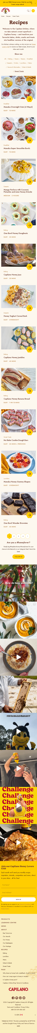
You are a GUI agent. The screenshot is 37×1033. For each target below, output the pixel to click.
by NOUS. (10, 1021)
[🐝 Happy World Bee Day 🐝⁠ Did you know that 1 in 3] (18, 694)
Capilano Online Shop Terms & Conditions (15, 983)
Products (5, 919)
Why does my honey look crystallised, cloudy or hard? (19, 973)
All (5, 59)
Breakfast (30, 59)
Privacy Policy (5, 909)
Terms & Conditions (25, 904)
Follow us (18, 557)
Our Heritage (7, 946)
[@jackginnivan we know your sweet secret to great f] (18, 731)
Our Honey (6, 940)
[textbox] (18, 1015)
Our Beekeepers (8, 943)
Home (2, 16)
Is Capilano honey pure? (10, 980)
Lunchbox (23, 63)
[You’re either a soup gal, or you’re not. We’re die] (18, 620)
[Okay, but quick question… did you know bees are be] (18, 583)
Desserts (9, 63)
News (3, 926)
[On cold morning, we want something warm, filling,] (18, 657)
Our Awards (6, 936)
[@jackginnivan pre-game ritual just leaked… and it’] (18, 768)
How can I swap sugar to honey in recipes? (16, 976)
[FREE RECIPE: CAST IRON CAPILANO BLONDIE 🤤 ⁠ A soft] (18, 842)
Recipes (8, 16)
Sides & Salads (26, 67)
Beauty (17, 59)
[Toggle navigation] (33, 10)
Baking (10, 59)
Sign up (18, 899)
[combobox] (18, 1015)
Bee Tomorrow (7, 933)
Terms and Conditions (13, 1007)
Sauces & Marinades (14, 67)
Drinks (16, 63)
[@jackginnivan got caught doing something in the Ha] (18, 805)
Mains (30, 63)
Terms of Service (29, 1023)
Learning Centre (8, 923)
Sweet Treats (19, 71)
